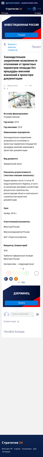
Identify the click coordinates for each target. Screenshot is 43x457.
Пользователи (27, 449)
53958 (39, 9)
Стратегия (14, 8)
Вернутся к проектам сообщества (13, 47)
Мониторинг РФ (7, 449)
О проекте (17, 449)
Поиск (38, 13)
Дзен (35, 449)
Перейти (21, 303)
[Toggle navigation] (2, 3)
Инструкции (6, 452)
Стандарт (21, 35)
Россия (5, 13)
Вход (29, 9)
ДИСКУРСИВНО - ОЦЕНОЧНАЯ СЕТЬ (22, 3)
